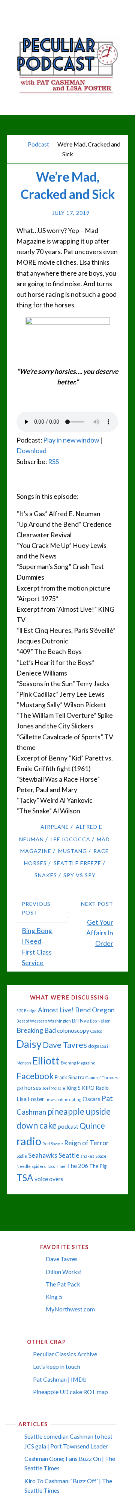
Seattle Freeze (77, 863)
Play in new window (71, 440)
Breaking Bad (36, 1030)
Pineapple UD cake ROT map (70, 1391)
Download (31, 451)
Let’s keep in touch (56, 1366)
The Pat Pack (63, 1284)
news (50, 1099)
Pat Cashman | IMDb (60, 1379)
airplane (54, 827)
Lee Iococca (70, 839)
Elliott (46, 1060)
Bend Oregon (95, 1010)
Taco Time (56, 1166)
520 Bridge (26, 1010)
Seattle (69, 1155)
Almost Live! (56, 1010)
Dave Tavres (65, 1045)
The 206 (77, 1165)
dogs (93, 1046)
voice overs (48, 1178)
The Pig (97, 1166)
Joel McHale (53, 1088)
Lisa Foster (30, 1098)
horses (32, 1087)
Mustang (72, 851)
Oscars (91, 1098)
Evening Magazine (78, 1062)
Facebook (35, 1075)
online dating (69, 1099)
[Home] (18, 144)
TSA (24, 1177)
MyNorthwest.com (70, 1309)
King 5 (73, 1088)
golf (19, 1088)
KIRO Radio (95, 1088)
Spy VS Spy (79, 875)
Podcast (38, 144)
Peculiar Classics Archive (65, 1353)
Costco (96, 1031)
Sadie (21, 1156)
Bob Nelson (100, 1020)
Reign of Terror (86, 1143)
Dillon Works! (64, 1271)
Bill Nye (80, 1021)
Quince (92, 1126)
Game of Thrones (102, 1077)
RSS (53, 462)
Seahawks (42, 1155)
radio (28, 1141)
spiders (39, 1166)
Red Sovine (52, 1143)
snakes (45, 875)
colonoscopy (73, 1030)
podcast (68, 1126)
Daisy (29, 1044)
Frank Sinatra (69, 1077)
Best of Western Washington (43, 1020)
